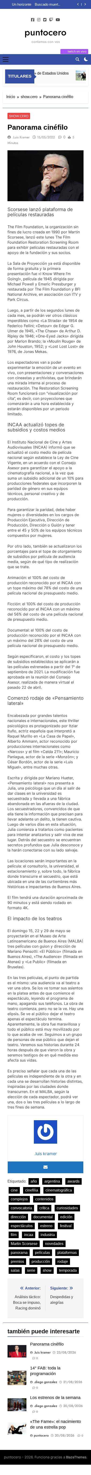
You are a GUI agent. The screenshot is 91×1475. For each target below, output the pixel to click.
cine (14, 1190)
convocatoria (21, 1208)
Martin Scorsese (24, 1244)
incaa (28, 1235)
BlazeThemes (76, 1457)
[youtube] (57, 20)
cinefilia (31, 1190)
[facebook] (33, 20)
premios (17, 1261)
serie (31, 1270)
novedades (54, 1244)
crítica (44, 1208)
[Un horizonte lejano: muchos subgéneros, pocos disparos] (81, 75)
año (34, 1181)
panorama (19, 1253)
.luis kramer (21, 137)
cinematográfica (59, 1190)
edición (66, 1217)
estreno (46, 1226)
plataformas (67, 1253)
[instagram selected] (39, 20)
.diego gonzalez (45, 1382)
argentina (52, 1181)
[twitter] (45, 20)
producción (41, 1261)
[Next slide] (85, 4)
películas (42, 1253)
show (47, 1270)
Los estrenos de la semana (55, 1397)
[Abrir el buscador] (77, 59)
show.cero (18, 116)
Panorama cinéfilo (47, 1344)
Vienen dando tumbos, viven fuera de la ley (42, 4)
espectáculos (22, 1226)
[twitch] (51, 20)
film (14, 1235)
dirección (18, 1217)
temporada (68, 1270)
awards (73, 1181)
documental (43, 1217)
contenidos (44, 1199)
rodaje (62, 1261)
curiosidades (67, 1208)
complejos (19, 1199)
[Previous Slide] (78, 4)
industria (48, 1235)
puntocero (45, 32)
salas (15, 1270)
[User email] (45, 1167)
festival (66, 1226)
